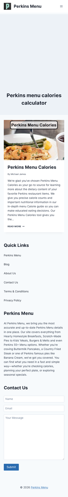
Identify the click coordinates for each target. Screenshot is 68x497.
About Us (10, 273)
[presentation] (34, 140)
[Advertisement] (34, 48)
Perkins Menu (12, 255)
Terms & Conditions (16, 291)
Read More (16, 226)
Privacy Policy (12, 300)
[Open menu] (61, 6)
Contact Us (11, 282)
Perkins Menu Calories (32, 167)
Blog (6, 264)
